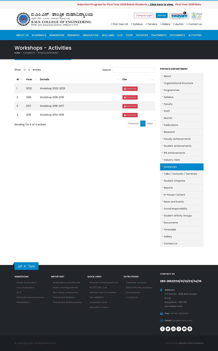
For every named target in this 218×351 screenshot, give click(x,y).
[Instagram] (178, 329)
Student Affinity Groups (178, 215)
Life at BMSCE (97, 297)
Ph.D (19, 292)
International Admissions (30, 297)
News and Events (174, 201)
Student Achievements (177, 146)
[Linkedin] (173, 329)
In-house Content (174, 194)
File (124, 79)
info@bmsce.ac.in (182, 320)
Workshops (170, 167)
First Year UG (120, 24)
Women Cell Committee (103, 292)
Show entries (27, 69)
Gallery (166, 24)
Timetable (170, 229)
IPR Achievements (174, 153)
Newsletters (23, 302)
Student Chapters (174, 180)
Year (29, 79)
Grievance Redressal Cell (104, 282)
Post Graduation (25, 287)
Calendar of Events (136, 282)
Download (131, 88)
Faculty (168, 104)
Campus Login (144, 15)
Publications (171, 125)
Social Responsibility (175, 208)
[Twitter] (168, 329)
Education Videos (99, 307)
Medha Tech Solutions (191, 343)
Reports (168, 187)
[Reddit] (189, 329)
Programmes (171, 90)
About (167, 76)
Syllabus (138, 24)
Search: (107, 70)
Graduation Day (98, 302)
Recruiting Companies (65, 292)
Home (17, 53)
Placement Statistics (64, 297)
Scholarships (133, 292)
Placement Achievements (67, 302)
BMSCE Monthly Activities (139, 287)
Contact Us (170, 243)
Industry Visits (172, 160)
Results (162, 15)
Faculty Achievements (177, 139)
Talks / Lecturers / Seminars (180, 174)
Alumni (179, 24)
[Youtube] (184, 329)
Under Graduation (26, 282)
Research (169, 132)
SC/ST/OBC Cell (98, 287)
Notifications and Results (66, 282)
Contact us (195, 24)
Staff (167, 111)
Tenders (152, 24)
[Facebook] (162, 329)
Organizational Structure (178, 83)
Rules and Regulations (65, 287)
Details (44, 79)
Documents (171, 222)
